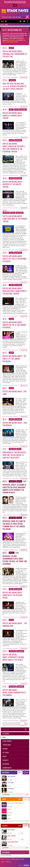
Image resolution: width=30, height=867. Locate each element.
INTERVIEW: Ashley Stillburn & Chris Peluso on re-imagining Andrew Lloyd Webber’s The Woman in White (14, 488)
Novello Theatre (12, 836)
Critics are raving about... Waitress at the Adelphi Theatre (12, 184)
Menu (2, 21)
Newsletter (20, 21)
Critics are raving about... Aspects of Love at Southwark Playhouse (14, 259)
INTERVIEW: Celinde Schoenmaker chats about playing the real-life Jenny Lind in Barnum (14, 560)
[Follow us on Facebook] (27, 21)
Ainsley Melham (11, 776)
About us (3, 862)
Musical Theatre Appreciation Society (13, 41)
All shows (4, 821)
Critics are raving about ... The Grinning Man (14, 624)
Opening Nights (23, 109)
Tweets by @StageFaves (6, 855)
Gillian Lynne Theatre (13, 842)
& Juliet (9, 809)
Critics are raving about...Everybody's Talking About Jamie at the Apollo (13, 657)
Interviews (19, 481)
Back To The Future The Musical (16, 803)
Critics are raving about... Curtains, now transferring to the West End (14, 54)
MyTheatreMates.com (12, 40)
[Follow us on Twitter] (24, 21)
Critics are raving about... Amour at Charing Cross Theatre (12, 115)
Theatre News (12, 80)
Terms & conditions (15, 859)
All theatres (5, 847)
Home (4, 737)
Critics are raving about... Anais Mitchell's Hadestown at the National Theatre (14, 291)
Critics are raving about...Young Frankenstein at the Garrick (14, 693)
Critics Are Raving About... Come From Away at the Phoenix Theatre (14, 219)
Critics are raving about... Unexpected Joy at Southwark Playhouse (14, 325)
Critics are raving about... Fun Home (14, 392)
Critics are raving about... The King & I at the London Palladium (14, 359)
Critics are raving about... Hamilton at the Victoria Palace (12, 595)
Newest (20, 772)
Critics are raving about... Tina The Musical (14, 424)
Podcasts (5, 760)
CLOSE (15, 5)
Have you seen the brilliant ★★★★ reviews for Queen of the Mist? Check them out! (14, 86)
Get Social (5, 752)
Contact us (9, 862)
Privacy (22, 859)
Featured (25, 772)
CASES (9, 815)
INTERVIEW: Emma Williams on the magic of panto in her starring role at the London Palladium (13, 525)
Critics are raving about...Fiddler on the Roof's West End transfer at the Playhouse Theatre (13, 147)
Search (25, 729)
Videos (16, 109)
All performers (6, 794)
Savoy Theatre (11, 830)
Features (11, 48)
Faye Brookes (11, 788)
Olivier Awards (6, 212)
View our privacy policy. (20, 2)
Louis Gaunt (11, 782)
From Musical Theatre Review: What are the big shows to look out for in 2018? (14, 455)
